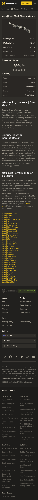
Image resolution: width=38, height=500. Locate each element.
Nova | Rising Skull (9, 262)
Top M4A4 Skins (8, 467)
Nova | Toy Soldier (9, 270)
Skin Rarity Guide (27, 480)
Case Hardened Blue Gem (28, 472)
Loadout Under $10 (27, 409)
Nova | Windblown (9, 276)
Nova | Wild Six (7, 274)
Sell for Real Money (27, 452)
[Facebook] (10, 356)
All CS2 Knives (7, 414)
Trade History (25, 305)
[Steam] (4, 356)
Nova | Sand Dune (9, 266)
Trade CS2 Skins (8, 400)
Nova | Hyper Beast (9, 213)
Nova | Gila (6, 239)
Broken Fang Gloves (10, 418)
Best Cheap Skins (9, 459)
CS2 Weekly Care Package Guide (26, 419)
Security (23, 309)
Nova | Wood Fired (9, 278)
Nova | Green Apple (9, 243)
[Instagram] (16, 356)
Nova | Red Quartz (9, 260)
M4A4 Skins (6, 407)
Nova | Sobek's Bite (9, 280)
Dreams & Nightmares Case (8, 436)
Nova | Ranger (7, 258)
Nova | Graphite (8, 241)
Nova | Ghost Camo (9, 237)
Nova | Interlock (8, 245)
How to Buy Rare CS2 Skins (8, 486)
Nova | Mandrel (8, 247)
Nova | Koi (6, 217)
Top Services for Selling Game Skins (27, 484)
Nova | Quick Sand (9, 256)
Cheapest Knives (8, 456)
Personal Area (25, 301)
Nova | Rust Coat (8, 264)
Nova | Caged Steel (9, 231)
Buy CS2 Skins (7, 452)
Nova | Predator (8, 254)
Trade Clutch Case (9, 431)
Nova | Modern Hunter (10, 249)
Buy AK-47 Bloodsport (6, 475)
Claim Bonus (25, 312)
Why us (5, 309)
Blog (3, 301)
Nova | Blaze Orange (10, 227)
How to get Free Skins (26, 404)
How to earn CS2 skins (26, 432)
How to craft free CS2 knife (27, 438)
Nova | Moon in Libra (10, 251)
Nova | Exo (6, 221)
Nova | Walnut (7, 272)
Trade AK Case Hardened (7, 423)
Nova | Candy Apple (9, 223)
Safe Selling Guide (27, 456)
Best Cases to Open (27, 476)
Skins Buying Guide (9, 448)
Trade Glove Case (8, 427)
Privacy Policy (7, 322)
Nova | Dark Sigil (8, 282)
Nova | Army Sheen (9, 225)
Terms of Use (7, 325)
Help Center (6, 305)
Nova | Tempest (8, 268)
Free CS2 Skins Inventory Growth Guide (27, 426)
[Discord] (33, 356)
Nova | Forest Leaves (10, 235)
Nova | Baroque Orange (11, 219)
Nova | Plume (7, 252)
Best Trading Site (8, 403)
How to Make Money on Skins (26, 460)
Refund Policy (25, 322)
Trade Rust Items (8, 496)
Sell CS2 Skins (25, 448)
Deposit (5, 312)
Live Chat (30, 378)
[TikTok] (27, 356)
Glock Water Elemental (6, 480)
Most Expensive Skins (26, 466)
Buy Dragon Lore (8, 463)
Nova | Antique (7, 215)
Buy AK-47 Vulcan (9, 470)
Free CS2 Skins (26, 400)
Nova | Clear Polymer (10, 233)
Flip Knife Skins (8, 411)
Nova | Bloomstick (9, 229)
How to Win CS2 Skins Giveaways (26, 414)
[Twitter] (21, 356)
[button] (26, 3)
